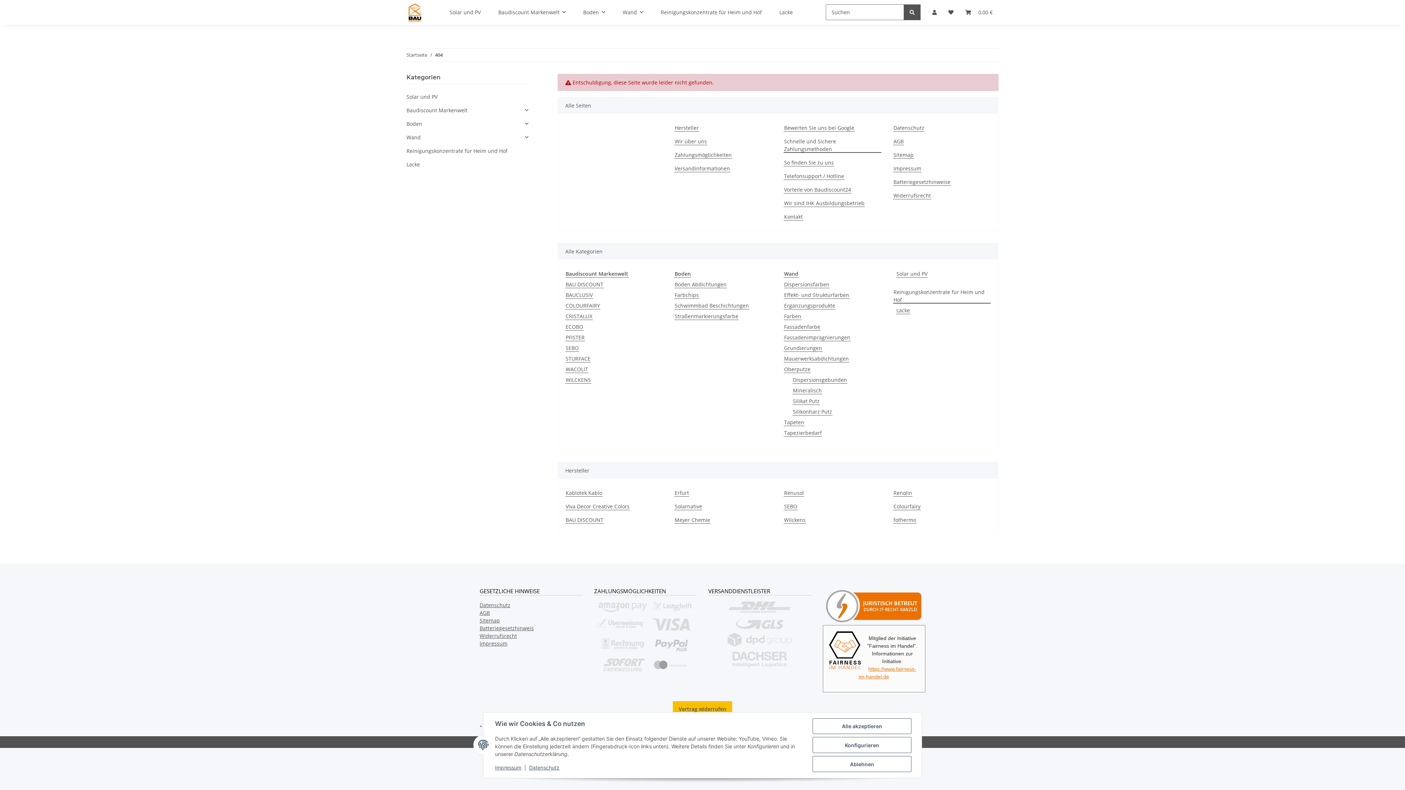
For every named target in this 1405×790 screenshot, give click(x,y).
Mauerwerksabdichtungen (816, 358)
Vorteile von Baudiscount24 (817, 189)
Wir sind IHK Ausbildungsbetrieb (824, 203)
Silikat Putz (806, 401)
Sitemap (903, 154)
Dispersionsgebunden (820, 379)
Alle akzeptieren (862, 726)
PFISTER (575, 337)
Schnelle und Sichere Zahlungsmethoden (810, 145)
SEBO (572, 348)
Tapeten (794, 422)
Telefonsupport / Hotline (814, 176)
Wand (413, 137)
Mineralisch (807, 390)
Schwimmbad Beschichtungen (712, 305)
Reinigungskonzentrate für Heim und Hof (939, 296)
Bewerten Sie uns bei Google (819, 127)
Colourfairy (907, 506)
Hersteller (687, 127)
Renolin (902, 492)
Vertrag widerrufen (702, 709)
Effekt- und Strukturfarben (816, 294)
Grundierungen (803, 348)
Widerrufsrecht (912, 195)
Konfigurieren (862, 745)
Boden (414, 123)
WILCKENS (578, 379)
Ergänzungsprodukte (809, 305)
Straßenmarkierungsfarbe (706, 316)
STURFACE (578, 358)
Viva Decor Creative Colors (598, 506)
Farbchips (687, 294)
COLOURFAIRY (583, 305)
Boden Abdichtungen (701, 284)
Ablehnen (862, 764)
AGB (898, 141)
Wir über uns (691, 141)
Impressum (508, 767)
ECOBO (574, 326)
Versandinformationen (702, 168)
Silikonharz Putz (812, 411)
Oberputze (797, 369)
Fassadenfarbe (802, 326)
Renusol (794, 492)
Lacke (903, 310)
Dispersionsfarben (806, 284)
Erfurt (682, 492)
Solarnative (688, 506)
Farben (792, 316)
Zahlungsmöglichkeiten (703, 154)
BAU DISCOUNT (584, 284)
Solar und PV (912, 273)
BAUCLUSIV (579, 294)
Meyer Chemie (692, 519)
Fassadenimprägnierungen (817, 337)
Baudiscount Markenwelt (437, 110)
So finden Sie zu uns (809, 162)
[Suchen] (912, 12)
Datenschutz (544, 767)
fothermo (904, 519)
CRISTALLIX (579, 316)
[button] (467, 110)
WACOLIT (577, 369)
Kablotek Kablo (584, 492)
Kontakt (793, 216)
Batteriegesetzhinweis (507, 628)
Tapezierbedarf (803, 432)
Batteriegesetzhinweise (922, 181)
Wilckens (795, 519)
